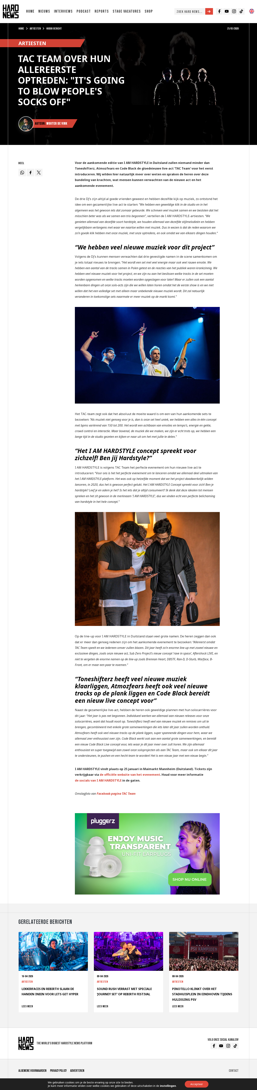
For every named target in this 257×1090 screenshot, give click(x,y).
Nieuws (44, 11)
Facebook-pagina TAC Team (116, 794)
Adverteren (77, 1071)
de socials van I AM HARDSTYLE (98, 780)
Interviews (63, 11)
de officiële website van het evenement (130, 775)
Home (30, 11)
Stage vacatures (127, 11)
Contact (234, 1071)
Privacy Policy (58, 1071)
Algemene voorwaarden (32, 1071)
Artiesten (35, 28)
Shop (149, 11)
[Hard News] (11, 11)
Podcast (84, 11)
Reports (102, 11)
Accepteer (196, 1084)
